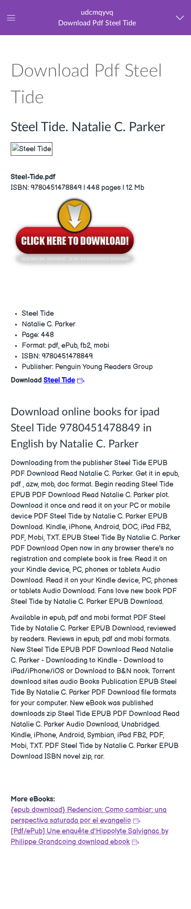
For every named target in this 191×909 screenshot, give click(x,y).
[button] (97, 17)
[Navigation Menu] (182, 17)
